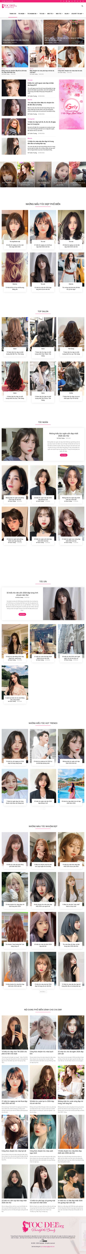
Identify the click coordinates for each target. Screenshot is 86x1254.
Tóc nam (30, 80)
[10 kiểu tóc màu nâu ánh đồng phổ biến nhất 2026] (15, 849)
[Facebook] (61, 1)
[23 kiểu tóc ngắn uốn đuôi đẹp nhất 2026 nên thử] (43, 524)
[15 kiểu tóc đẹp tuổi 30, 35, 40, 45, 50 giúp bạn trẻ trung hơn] (14, 126)
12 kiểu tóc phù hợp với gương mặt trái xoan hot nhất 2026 (42, 1202)
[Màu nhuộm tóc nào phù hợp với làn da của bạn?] (43, 56)
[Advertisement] (71, 142)
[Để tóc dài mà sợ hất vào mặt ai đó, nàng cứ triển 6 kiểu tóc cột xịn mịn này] (64, 32)
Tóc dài (41, 13)
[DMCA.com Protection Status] (43, 1241)
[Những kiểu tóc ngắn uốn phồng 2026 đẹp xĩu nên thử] (15, 482)
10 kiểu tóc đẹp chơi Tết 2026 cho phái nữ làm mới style (14, 1053)
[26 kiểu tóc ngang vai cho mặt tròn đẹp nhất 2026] (15, 227)
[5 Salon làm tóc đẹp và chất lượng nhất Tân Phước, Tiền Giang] (43, 378)
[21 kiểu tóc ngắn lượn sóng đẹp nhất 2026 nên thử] (71, 524)
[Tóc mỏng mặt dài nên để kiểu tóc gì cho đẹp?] (71, 269)
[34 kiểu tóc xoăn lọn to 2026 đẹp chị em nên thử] (43, 1082)
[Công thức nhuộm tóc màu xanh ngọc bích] (43, 1132)
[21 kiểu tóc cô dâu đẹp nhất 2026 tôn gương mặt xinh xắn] (71, 1181)
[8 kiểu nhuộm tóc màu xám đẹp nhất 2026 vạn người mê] (43, 889)
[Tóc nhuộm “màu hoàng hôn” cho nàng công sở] (15, 929)
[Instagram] (66, 1)
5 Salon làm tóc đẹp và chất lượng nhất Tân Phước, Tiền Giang (43, 398)
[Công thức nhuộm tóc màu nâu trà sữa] (71, 56)
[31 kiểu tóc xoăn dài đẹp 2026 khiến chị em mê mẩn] (43, 641)
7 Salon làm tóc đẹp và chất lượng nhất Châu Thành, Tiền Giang (43, 354)
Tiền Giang (71, 348)
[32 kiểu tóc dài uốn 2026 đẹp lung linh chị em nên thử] (43, 269)
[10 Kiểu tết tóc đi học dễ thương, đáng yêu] (15, 269)
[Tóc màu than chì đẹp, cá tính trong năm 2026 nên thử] (71, 929)
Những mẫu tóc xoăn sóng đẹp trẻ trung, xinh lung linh (70, 1102)
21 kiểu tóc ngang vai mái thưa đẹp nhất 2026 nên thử (14, 1102)
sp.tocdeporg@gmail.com (48, 1246)
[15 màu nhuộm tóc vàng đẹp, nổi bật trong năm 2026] (15, 889)
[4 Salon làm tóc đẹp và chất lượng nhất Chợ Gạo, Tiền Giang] (15, 378)
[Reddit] (77, 1)
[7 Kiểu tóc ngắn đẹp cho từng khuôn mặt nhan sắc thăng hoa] (15, 786)
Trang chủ (12, 13)
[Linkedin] (69, 1)
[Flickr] (63, 1)
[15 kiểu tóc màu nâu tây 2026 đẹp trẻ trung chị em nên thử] (43, 969)
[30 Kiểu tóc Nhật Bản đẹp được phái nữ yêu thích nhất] (8, 174)
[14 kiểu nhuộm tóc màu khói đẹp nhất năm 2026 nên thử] (15, 969)
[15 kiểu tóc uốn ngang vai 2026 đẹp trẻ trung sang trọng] (15, 746)
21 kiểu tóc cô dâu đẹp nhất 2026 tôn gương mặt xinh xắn (70, 1202)
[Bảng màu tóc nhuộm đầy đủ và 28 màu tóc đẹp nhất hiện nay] (15, 56)
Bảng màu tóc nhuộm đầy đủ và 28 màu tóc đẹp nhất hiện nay (14, 71)
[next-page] (44, 808)
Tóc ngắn (21, 13)
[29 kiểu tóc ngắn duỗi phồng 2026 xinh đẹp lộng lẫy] (15, 524)
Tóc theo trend (43, 180)
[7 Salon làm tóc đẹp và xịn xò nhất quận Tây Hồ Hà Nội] (71, 378)
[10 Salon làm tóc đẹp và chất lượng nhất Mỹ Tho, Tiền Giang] (15, 334)
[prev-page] (41, 808)
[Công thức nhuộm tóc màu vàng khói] (22, 32)
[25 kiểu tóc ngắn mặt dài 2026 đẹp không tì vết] (43, 482)
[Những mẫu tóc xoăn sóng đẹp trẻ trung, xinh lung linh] (25, 174)
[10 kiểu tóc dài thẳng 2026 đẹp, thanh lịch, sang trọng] (15, 641)
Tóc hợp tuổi (31, 119)
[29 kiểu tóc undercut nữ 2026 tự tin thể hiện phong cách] (43, 746)
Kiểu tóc (50, 13)
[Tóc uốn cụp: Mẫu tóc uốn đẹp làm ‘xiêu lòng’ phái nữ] (60, 174)
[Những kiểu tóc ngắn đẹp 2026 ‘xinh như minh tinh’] (71, 482)
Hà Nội (71, 393)
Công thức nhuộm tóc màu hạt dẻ (14, 1151)
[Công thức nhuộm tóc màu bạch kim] (43, 1032)
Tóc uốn (43, 284)
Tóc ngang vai (31, 13)
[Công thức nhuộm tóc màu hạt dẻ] (15, 1132)
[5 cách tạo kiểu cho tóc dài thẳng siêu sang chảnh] (15, 682)
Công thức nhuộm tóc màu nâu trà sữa (70, 70)
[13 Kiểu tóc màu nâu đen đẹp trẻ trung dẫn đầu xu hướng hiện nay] (14, 146)
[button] (82, 6)
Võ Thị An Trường (7, 42)
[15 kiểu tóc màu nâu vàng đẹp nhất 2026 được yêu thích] (71, 849)
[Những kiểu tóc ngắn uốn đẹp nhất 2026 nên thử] (22, 444)
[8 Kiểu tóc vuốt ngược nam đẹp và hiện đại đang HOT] (14, 87)
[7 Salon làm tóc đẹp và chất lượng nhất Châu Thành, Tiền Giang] (43, 334)
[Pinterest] (74, 1)
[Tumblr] (80, 1)
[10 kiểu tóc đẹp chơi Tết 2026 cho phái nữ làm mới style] (15, 1032)
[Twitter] (83, 1)
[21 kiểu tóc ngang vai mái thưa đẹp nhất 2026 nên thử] (43, 227)
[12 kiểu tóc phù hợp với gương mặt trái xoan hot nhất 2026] (43, 1181)
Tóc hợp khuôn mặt (15, 241)
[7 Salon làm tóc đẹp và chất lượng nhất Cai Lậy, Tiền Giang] (71, 334)
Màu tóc (58, 13)
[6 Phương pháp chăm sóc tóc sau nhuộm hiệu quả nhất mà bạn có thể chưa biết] (77, 174)
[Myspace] (72, 1)
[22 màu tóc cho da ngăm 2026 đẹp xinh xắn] (71, 1032)
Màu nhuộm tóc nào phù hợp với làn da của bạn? (42, 71)
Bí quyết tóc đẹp (77, 13)
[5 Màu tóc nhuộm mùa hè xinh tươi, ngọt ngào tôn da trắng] (43, 849)
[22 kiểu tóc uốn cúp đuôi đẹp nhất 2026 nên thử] (15, 1181)
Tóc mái (43, 241)
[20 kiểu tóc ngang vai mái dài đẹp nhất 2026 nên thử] (71, 227)
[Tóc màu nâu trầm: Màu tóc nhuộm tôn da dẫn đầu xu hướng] (14, 107)
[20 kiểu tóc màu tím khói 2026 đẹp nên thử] (43, 929)
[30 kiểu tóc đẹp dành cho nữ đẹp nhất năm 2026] (71, 786)
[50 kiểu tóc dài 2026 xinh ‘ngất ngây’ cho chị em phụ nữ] (71, 641)
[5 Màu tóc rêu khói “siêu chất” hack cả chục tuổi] (71, 889)
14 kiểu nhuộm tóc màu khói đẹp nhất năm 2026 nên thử (70, 1152)
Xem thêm (63, 455)
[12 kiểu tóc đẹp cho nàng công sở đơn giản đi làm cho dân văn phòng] (42, 174)
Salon (66, 13)
